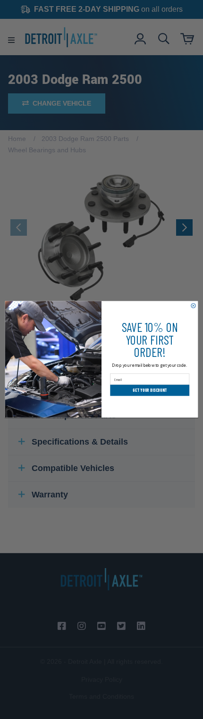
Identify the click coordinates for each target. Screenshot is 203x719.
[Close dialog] (193, 306)
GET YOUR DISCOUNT (150, 390)
